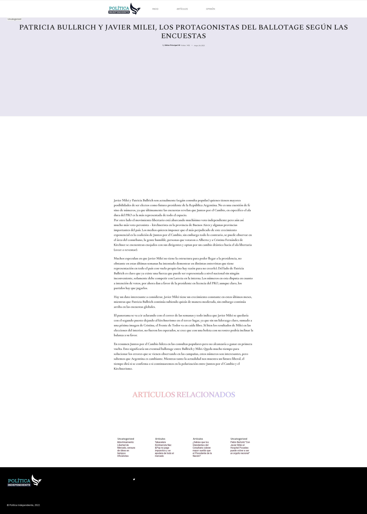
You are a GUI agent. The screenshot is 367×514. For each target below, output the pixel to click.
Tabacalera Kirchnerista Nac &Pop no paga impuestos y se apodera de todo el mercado (164, 449)
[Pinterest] (130, 380)
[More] (143, 380)
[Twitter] (123, 380)
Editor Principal (171, 45)
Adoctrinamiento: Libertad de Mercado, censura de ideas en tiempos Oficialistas (126, 449)
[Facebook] (117, 380)
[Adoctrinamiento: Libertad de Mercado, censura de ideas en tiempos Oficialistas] (129, 419)
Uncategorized (14, 19)
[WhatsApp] (136, 380)
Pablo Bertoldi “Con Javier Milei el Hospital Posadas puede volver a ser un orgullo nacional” (240, 448)
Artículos (160, 438)
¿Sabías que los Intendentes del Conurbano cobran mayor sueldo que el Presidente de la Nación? (202, 449)
